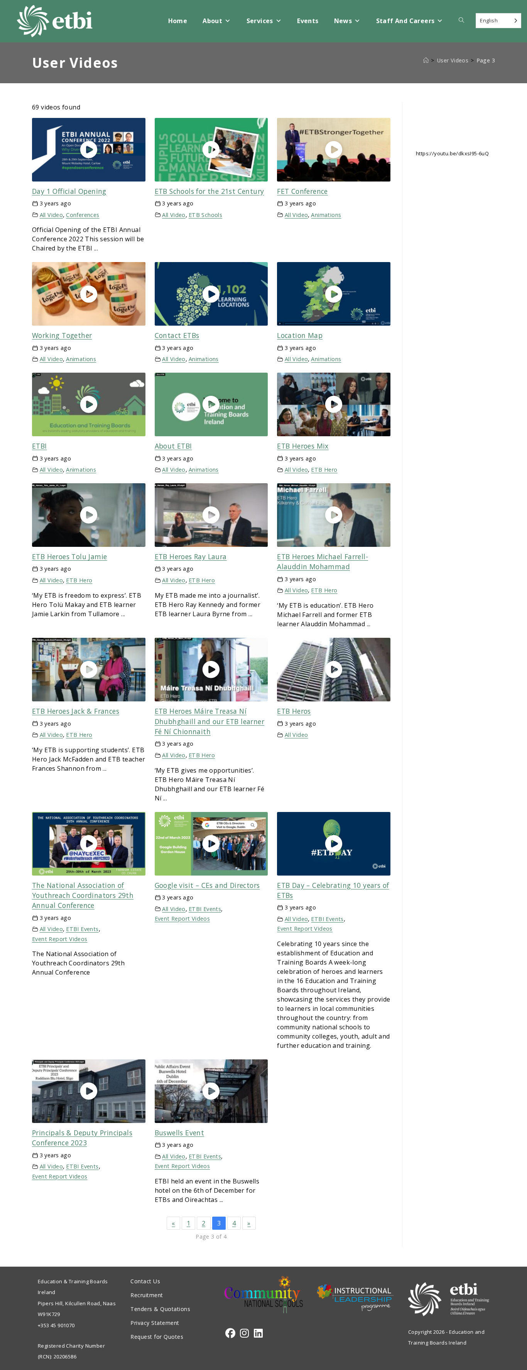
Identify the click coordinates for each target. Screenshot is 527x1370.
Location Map (300, 335)
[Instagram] (244, 1333)
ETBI (39, 446)
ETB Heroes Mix (303, 446)
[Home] (426, 60)
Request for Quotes (156, 1336)
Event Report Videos (60, 939)
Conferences (82, 215)
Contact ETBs (177, 335)
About (212, 21)
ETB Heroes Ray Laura (191, 556)
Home (177, 21)
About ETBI (173, 446)
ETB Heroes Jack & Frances (75, 711)
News (343, 21)
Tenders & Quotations (160, 1309)
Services (260, 21)
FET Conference (302, 191)
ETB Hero (324, 469)
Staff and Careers (405, 21)
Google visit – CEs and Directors (207, 885)
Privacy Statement (154, 1322)
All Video (51, 215)
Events (307, 21)
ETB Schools (205, 215)
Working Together (62, 335)
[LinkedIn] (258, 1333)
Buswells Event (179, 1132)
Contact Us (145, 1281)
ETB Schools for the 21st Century (209, 191)
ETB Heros (294, 711)
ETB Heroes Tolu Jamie (69, 556)
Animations (326, 215)
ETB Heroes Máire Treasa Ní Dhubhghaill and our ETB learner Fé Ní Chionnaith (209, 721)
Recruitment (146, 1295)
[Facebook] (230, 1333)
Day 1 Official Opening (69, 191)
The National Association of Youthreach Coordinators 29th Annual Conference (82, 895)
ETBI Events (82, 929)
